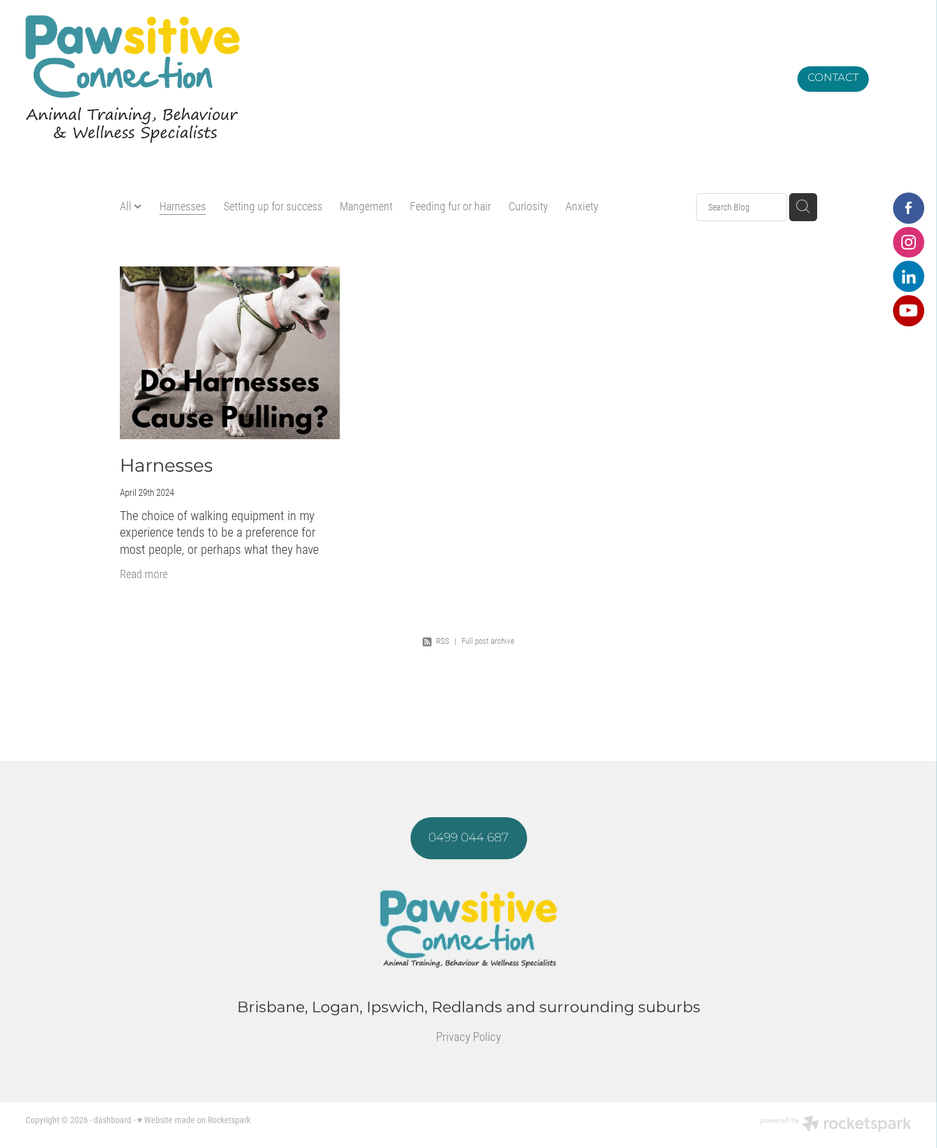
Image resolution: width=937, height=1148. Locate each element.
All (127, 206)
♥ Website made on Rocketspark (194, 1120)
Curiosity (528, 206)
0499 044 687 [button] (468, 838)
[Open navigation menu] (896, 79)
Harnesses (182, 206)
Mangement (366, 206)
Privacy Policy (468, 1036)
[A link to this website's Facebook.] (908, 208)
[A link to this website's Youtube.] (908, 310)
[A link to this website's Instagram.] (908, 242)
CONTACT (833, 78)
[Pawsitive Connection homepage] (357, 79)
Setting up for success (273, 206)
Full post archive (487, 640)
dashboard (112, 1120)
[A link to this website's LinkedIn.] (908, 276)
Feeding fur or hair (450, 206)
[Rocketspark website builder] (836, 1125)
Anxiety (582, 206)
